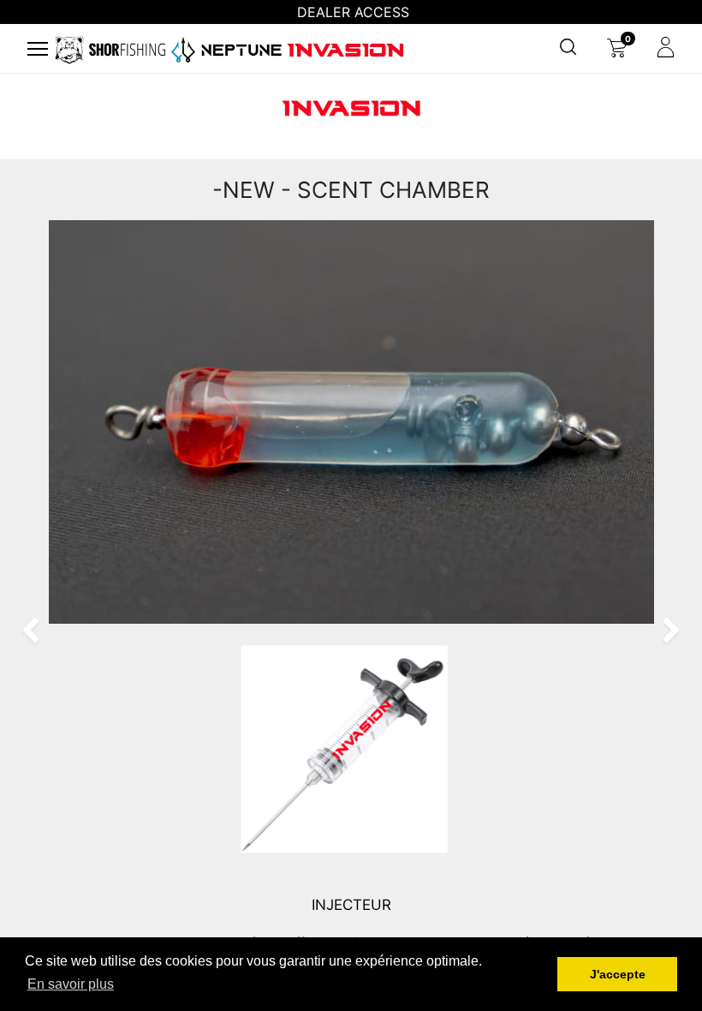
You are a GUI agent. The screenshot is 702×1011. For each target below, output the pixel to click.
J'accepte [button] (617, 974)
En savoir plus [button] (70, 984)
